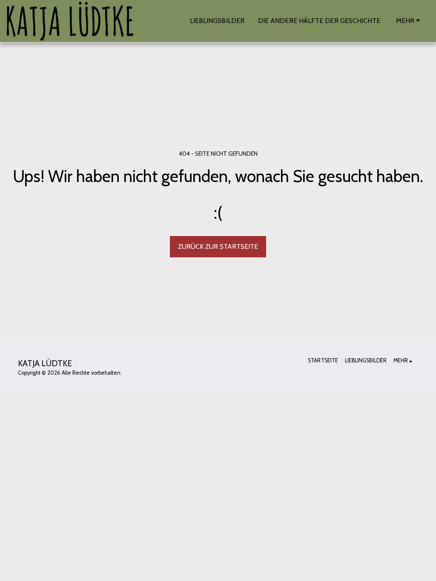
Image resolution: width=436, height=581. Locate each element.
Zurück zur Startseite (218, 246)
